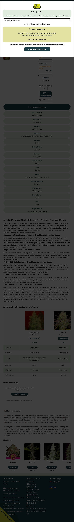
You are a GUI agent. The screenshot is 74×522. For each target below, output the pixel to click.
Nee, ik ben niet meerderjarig (37, 39)
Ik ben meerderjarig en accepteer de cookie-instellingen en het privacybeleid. (38, 44)
